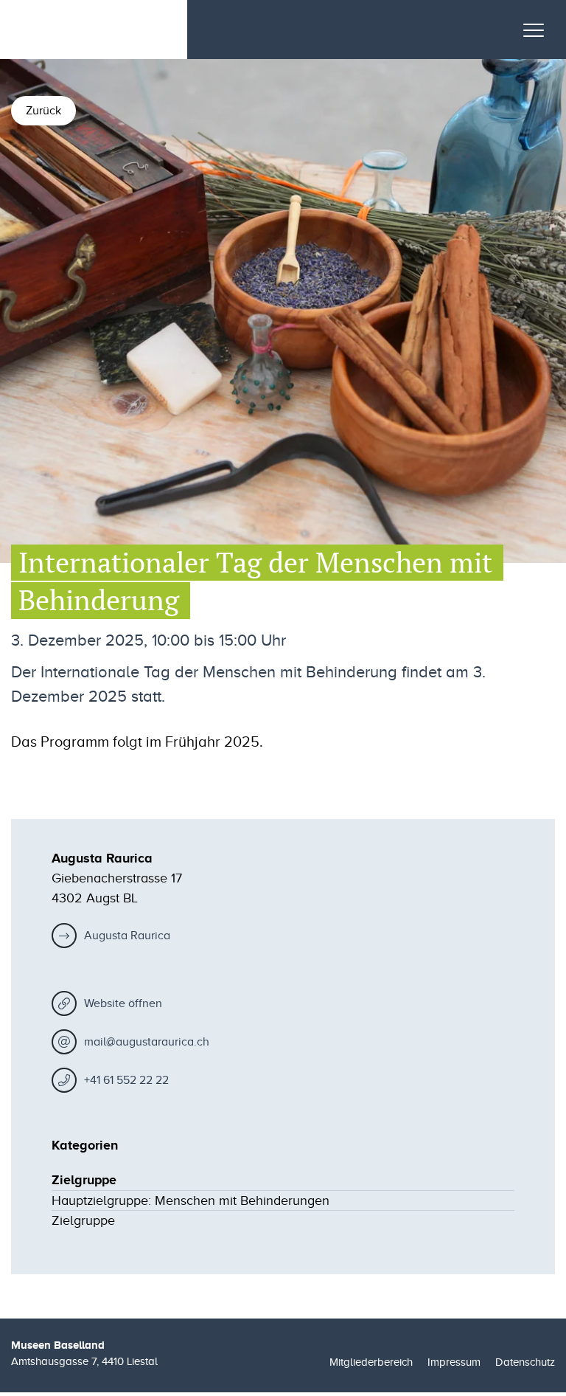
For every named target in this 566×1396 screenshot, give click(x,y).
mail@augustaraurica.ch (146, 1041)
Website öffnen (123, 1003)
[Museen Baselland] (84, 29)
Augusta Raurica (127, 935)
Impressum (454, 1362)
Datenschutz (525, 1362)
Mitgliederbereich (371, 1362)
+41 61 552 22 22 (126, 1080)
